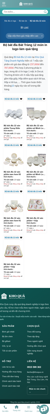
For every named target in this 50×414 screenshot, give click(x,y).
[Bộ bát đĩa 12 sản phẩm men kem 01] (13, 205)
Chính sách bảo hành (11, 381)
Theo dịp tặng (33, 336)
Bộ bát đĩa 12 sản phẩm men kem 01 (12, 219)
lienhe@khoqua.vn (35, 372)
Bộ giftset (6, 341)
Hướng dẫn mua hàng (12, 372)
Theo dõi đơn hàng (10, 376)
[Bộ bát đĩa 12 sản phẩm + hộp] (36, 205)
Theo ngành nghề (35, 341)
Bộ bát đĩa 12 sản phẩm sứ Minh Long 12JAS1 (36, 173)
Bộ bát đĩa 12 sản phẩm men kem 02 (12, 173)
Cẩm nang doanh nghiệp (34, 352)
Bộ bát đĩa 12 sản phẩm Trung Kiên (12, 126)
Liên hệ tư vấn (8, 367)
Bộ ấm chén (7, 336)
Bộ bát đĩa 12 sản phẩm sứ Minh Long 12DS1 (36, 126)
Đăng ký (6, 138)
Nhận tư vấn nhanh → (37, 390)
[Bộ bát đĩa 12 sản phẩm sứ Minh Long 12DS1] (36, 113)
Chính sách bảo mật (11, 386)
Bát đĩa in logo (10, 21)
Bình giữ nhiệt (8, 332)
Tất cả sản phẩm (9, 351)
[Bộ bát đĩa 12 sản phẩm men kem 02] (13, 159)
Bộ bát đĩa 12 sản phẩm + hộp (35, 219)
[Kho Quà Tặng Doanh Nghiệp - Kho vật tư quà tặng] (25, 4)
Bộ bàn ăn (23, 21)
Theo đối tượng (34, 332)
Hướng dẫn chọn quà (36, 346)
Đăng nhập (16, 138)
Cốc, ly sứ (6, 346)
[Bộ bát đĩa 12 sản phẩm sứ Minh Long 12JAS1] (36, 159)
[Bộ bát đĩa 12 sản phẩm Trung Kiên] (13, 113)
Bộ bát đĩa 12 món (12, 99)
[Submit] (45, 12)
